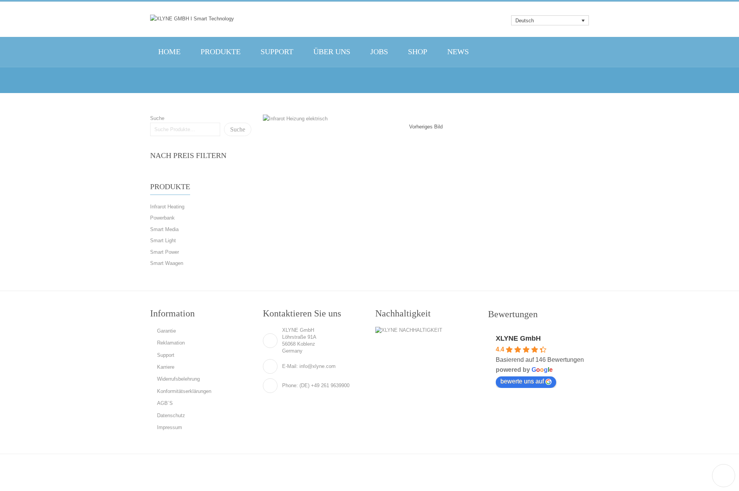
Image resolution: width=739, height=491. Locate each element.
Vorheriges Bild (426, 127)
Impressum (169, 427)
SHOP (417, 52)
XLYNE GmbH (518, 338)
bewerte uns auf (522, 381)
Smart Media (164, 229)
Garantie (166, 331)
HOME (169, 52)
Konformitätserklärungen (184, 391)
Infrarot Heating (167, 207)
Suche (157, 118)
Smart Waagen (166, 263)
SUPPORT (277, 52)
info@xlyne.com (317, 366)
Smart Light (163, 240)
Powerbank (162, 218)
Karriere (165, 367)
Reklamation (171, 343)
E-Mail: (290, 366)
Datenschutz (171, 415)
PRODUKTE (221, 52)
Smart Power (164, 252)
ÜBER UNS (331, 52)
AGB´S (165, 403)
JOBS (379, 52)
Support (165, 355)
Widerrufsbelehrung (178, 379)
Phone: (290, 385)
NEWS (458, 52)
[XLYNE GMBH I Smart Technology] (192, 18)
